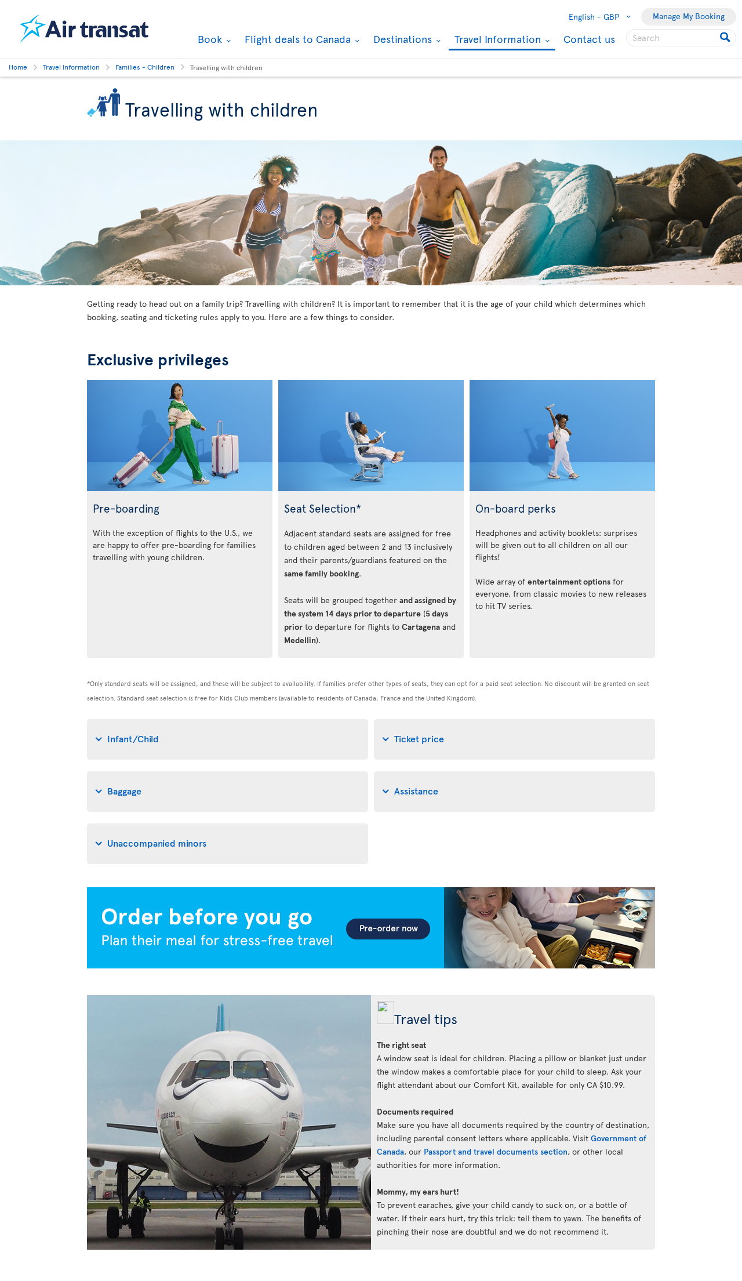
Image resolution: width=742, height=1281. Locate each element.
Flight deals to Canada (296, 39)
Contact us (589, 38)
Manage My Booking (689, 15)
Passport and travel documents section (496, 1151)
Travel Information (496, 39)
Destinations (401, 39)
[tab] (227, 739)
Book (208, 39)
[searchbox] (681, 37)
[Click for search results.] (726, 37)
